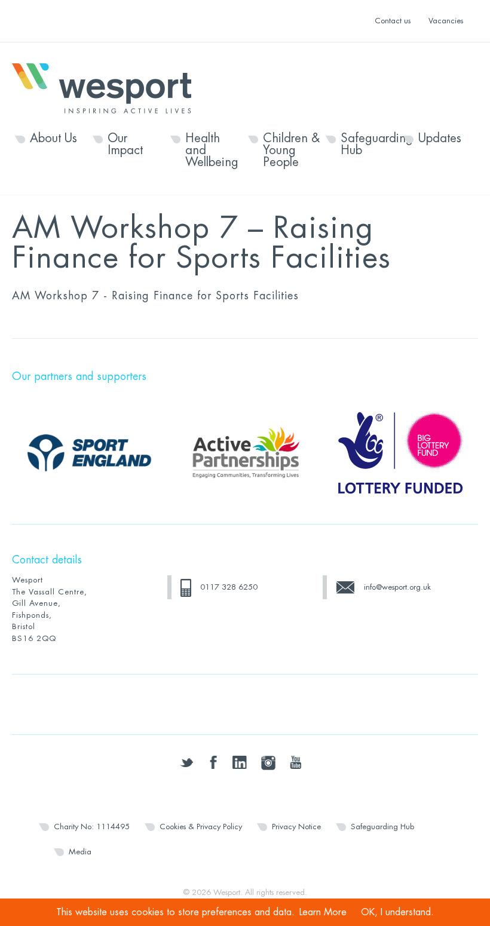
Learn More (323, 912)
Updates (439, 139)
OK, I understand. (397, 912)
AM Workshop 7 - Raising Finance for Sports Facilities (155, 295)
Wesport (107, 87)
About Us (53, 139)
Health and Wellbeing (211, 150)
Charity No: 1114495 (92, 826)
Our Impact (125, 145)
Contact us (393, 20)
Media (80, 852)
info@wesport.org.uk (397, 587)
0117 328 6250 (229, 587)
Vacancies (445, 20)
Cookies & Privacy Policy (201, 826)
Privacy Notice (296, 826)
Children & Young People (291, 150)
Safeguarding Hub (369, 145)
